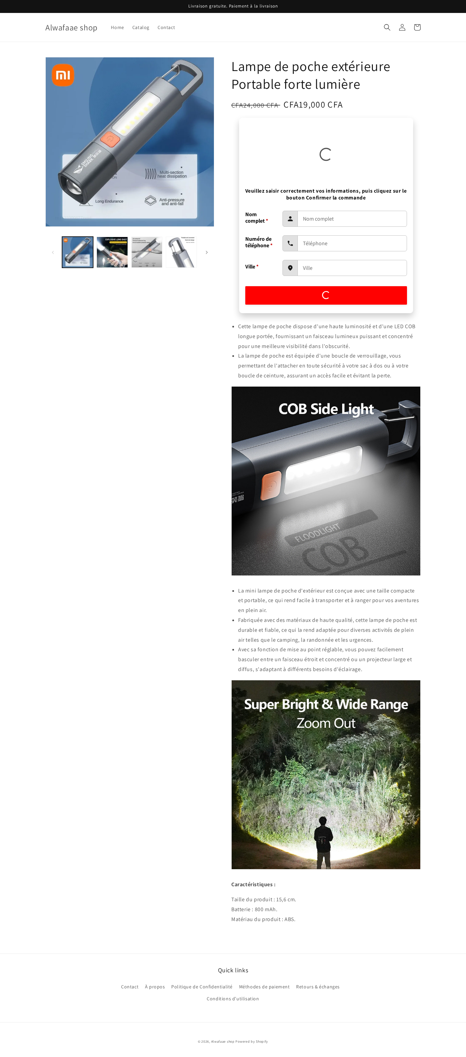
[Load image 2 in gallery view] (112, 252)
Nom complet (256, 217)
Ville (252, 266)
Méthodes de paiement (264, 987)
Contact (130, 987)
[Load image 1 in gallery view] (77, 252)
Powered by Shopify (251, 1041)
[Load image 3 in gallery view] (146, 252)
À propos (155, 987)
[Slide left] (52, 252)
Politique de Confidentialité (202, 987)
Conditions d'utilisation (233, 999)
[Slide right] (206, 252)
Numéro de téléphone (259, 242)
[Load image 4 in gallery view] (181, 252)
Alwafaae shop (223, 1041)
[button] (387, 27)
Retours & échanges (318, 987)
